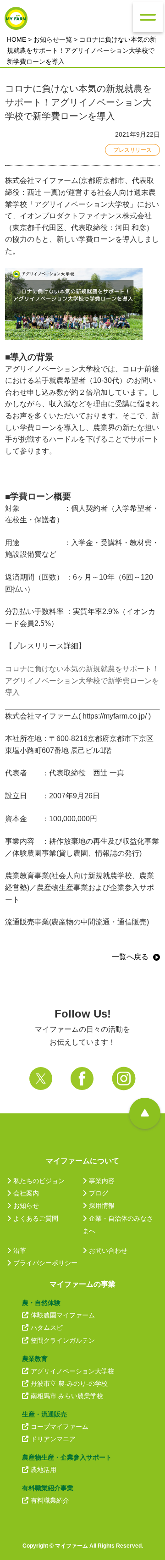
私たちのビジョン (39, 1180)
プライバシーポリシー (45, 1263)
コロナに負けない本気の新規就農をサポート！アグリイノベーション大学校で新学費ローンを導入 (82, 680)
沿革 (19, 1250)
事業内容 (102, 1180)
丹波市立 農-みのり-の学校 (69, 1383)
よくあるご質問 (35, 1218)
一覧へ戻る (130, 957)
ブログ (98, 1193)
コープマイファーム (59, 1426)
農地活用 (43, 1469)
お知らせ (26, 1205)
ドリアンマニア (53, 1439)
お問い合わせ (108, 1250)
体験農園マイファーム (63, 1315)
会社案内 (26, 1193)
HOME (16, 39)
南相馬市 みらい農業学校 (67, 1396)
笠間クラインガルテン (63, 1340)
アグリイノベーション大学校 (72, 1371)
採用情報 (102, 1205)
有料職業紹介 (50, 1500)
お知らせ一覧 (52, 39)
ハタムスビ (47, 1327)
